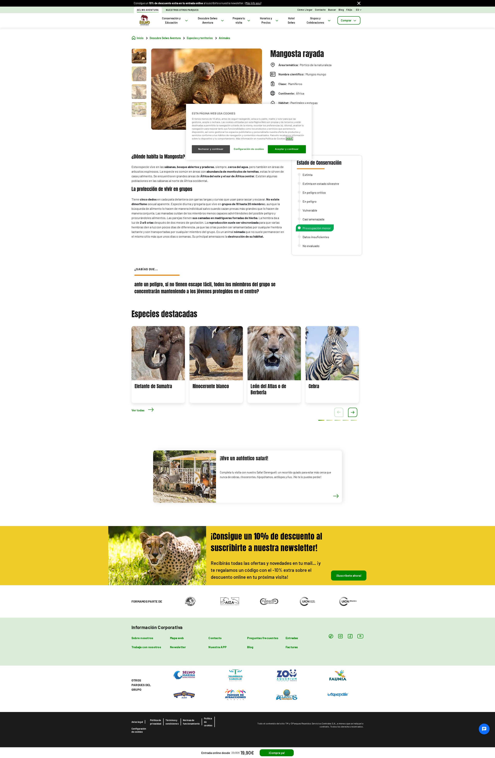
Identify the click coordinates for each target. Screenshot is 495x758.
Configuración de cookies (138, 730)
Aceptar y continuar (287, 149)
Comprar (346, 20)
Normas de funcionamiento (191, 722)
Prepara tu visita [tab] (239, 20)
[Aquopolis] (338, 694)
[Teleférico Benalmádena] (235, 675)
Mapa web (177, 638)
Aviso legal (137, 721)
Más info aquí (253, 3)
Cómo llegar (305, 9)
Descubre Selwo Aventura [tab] (207, 20)
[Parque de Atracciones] (235, 694)
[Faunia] (338, 675)
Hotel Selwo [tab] (291, 20)
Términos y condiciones (172, 722)
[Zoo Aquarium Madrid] (287, 675)
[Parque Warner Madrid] (184, 694)
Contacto (320, 9)
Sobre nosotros (142, 638)
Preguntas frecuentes (262, 638)
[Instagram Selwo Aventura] (340, 636)
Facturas (292, 647)
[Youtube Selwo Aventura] (360, 636)
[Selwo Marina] (184, 675)
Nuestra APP (217, 647)
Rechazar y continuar (211, 149)
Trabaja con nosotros (146, 647)
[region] (249, 132)
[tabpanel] (158, 364)
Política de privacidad (155, 722)
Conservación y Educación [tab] (171, 20)
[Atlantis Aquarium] (287, 694)
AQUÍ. (289, 138)
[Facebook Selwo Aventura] (350, 636)
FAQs (349, 9)
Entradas (292, 638)
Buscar (332, 9)
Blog (341, 9)
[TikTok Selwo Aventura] (331, 636)
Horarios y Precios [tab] (266, 20)
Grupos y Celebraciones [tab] (315, 20)
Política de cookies (208, 722)
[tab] (349, 20)
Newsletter (178, 647)
